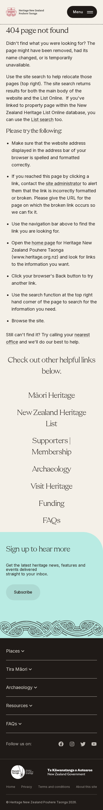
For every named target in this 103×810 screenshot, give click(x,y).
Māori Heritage (51, 396)
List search (42, 119)
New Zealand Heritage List (51, 418)
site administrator (63, 183)
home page (43, 242)
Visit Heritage (51, 487)
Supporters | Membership (52, 446)
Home (10, 786)
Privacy (26, 786)
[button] (51, 405)
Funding (51, 504)
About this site (86, 786)
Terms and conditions (54, 786)
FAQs (51, 521)
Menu (78, 12)
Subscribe (23, 592)
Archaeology (51, 469)
